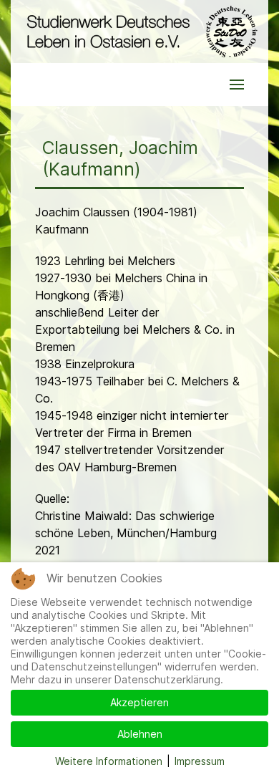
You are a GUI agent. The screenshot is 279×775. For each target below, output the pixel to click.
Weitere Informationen (108, 761)
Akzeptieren (139, 702)
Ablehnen (139, 734)
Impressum (200, 761)
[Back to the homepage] (139, 31)
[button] (237, 84)
